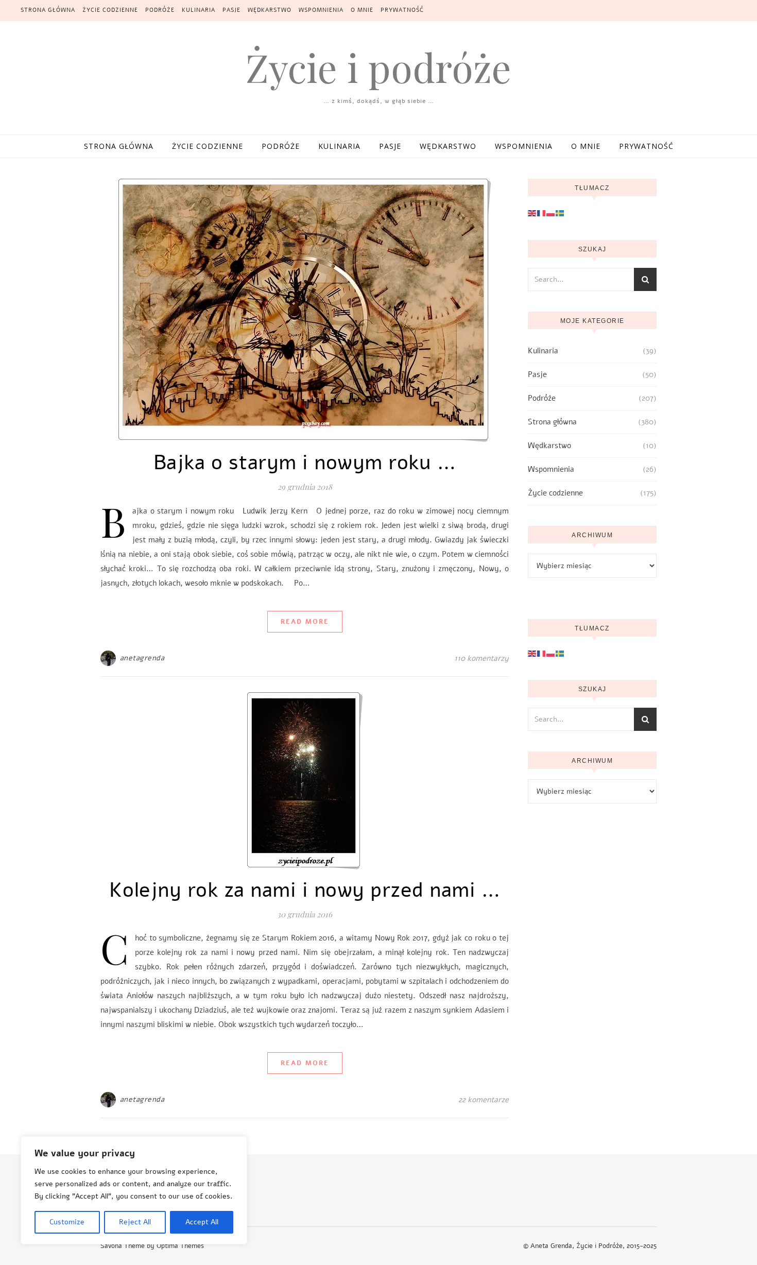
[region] (134, 1190)
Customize (66, 1222)
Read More (305, 621)
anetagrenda (142, 658)
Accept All (201, 1222)
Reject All (135, 1222)
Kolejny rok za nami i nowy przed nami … (305, 890)
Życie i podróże (378, 67)
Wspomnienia (321, 10)
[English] (532, 213)
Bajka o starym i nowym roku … (304, 462)
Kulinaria (198, 10)
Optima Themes (180, 1246)
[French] (541, 213)
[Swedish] (560, 213)
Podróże (160, 10)
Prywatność (402, 10)
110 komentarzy (481, 658)
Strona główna (48, 10)
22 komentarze (483, 1100)
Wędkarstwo (269, 10)
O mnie (362, 10)
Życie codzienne (110, 10)
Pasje (231, 10)
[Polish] (551, 213)
